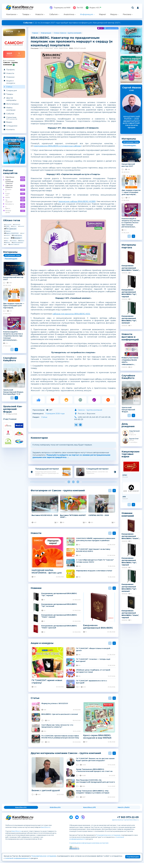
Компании (11, 14)
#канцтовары (13, 240)
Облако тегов (11, 220)
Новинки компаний (128, 514)
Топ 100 (80, 8)
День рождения (128, 425)
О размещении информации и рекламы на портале (88, 843)
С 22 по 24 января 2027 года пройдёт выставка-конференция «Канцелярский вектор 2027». (72, 23)
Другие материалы (11, 99)
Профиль (10, 70)
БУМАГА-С (8, 190)
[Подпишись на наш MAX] (83, 817)
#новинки (7, 242)
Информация (86, 14)
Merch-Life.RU (124, 807)
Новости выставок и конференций (130, 337)
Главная (35, 33)
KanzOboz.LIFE (89, 807)
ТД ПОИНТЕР (8, 201)
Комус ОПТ (7, 194)
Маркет (102, 14)
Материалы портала (129, 246)
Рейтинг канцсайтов (10, 171)
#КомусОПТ (7, 235)
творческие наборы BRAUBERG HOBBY (77, 201)
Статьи (9, 87)
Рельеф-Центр (8, 211)
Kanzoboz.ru (8, 204)
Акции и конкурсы (10, 82)
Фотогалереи (12, 104)
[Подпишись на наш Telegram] (71, 817)
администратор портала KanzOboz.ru (125, 820)
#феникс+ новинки (13, 244)
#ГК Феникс (7, 231)
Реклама (127, 14)
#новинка (21, 240)
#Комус (22, 233)
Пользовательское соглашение (108, 835)
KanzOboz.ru (45, 827)
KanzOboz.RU (21, 807)
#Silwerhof (21, 226)
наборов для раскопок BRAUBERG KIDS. (71, 314)
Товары (25, 14)
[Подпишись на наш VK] (77, 817)
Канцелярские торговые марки (131, 454)
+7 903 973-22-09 (128, 817)
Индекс (94, 8)
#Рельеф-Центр (17, 235)
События (53, 14)
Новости (39, 14)
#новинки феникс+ (17, 242)
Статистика (11, 118)
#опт (5, 244)
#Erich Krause (7, 224)
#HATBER (6, 226)
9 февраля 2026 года (55, 413)
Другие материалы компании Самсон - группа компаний (66, 753)
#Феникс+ (16, 238)
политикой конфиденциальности (18, 858)
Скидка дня (11, 90)
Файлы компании (10, 109)
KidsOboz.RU (55, 807)
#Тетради (6, 238)
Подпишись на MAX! (61, 8)
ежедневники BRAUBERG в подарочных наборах (57, 146)
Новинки (10, 77)
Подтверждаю (133, 857)
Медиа (113, 14)
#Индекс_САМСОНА (11, 233)
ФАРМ (7, 197)
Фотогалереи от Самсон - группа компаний (58, 490)
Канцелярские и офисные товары (22, 9)
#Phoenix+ (13, 226)
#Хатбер (6, 240)
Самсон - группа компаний (70, 33)
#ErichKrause (16, 224)
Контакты (10, 129)
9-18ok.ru (7, 207)
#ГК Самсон (10, 229)
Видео (9, 122)
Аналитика (69, 14)
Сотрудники (11, 126)
